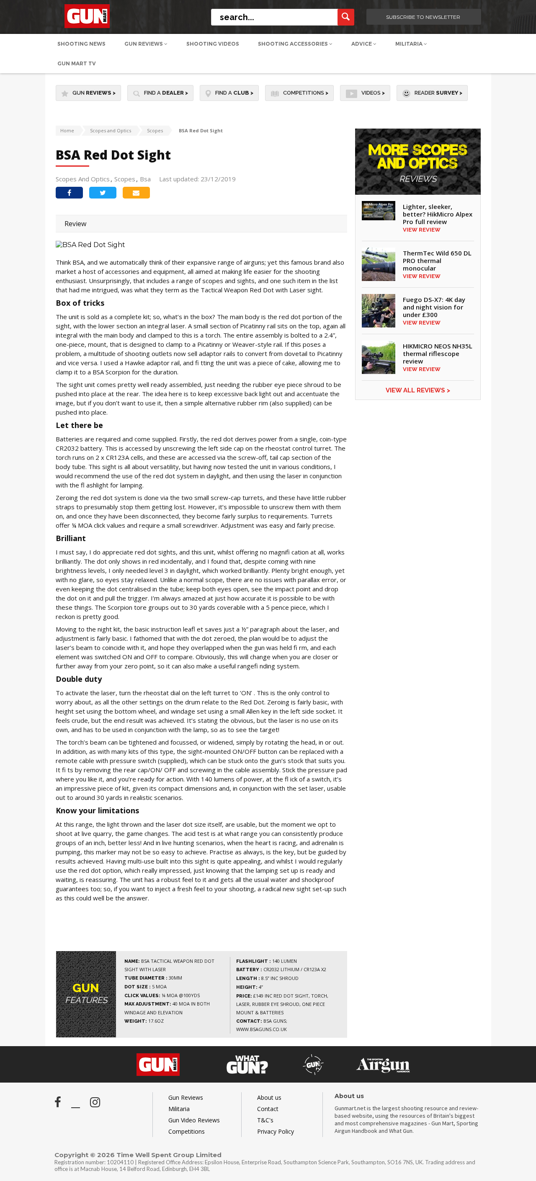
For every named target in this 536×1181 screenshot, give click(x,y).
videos (373, 93)
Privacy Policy (275, 1131)
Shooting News (81, 44)
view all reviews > (418, 390)
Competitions (305, 93)
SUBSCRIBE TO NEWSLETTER (423, 17)
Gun (94, 93)
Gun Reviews (144, 44)
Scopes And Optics (83, 179)
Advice (362, 44)
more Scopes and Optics (417, 163)
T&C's (265, 1120)
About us (269, 1097)
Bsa (145, 179)
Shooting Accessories (293, 44)
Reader (438, 93)
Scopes (155, 130)
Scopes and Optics (110, 130)
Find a (166, 93)
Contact (267, 1109)
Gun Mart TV (76, 63)
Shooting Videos (212, 44)
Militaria (409, 44)
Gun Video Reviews (194, 1120)
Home (67, 130)
